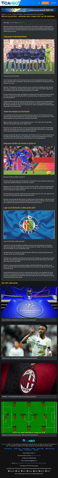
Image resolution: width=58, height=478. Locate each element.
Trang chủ (3, 14)
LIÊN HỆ (33, 448)
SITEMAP (35, 450)
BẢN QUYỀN (40, 448)
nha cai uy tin (15, 272)
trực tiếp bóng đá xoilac (23, 473)
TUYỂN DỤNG (28, 450)
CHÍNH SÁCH (17, 448)
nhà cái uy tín (37, 29)
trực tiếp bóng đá (35, 473)
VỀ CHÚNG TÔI (8, 448)
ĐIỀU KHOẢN (26, 448)
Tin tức (9, 14)
